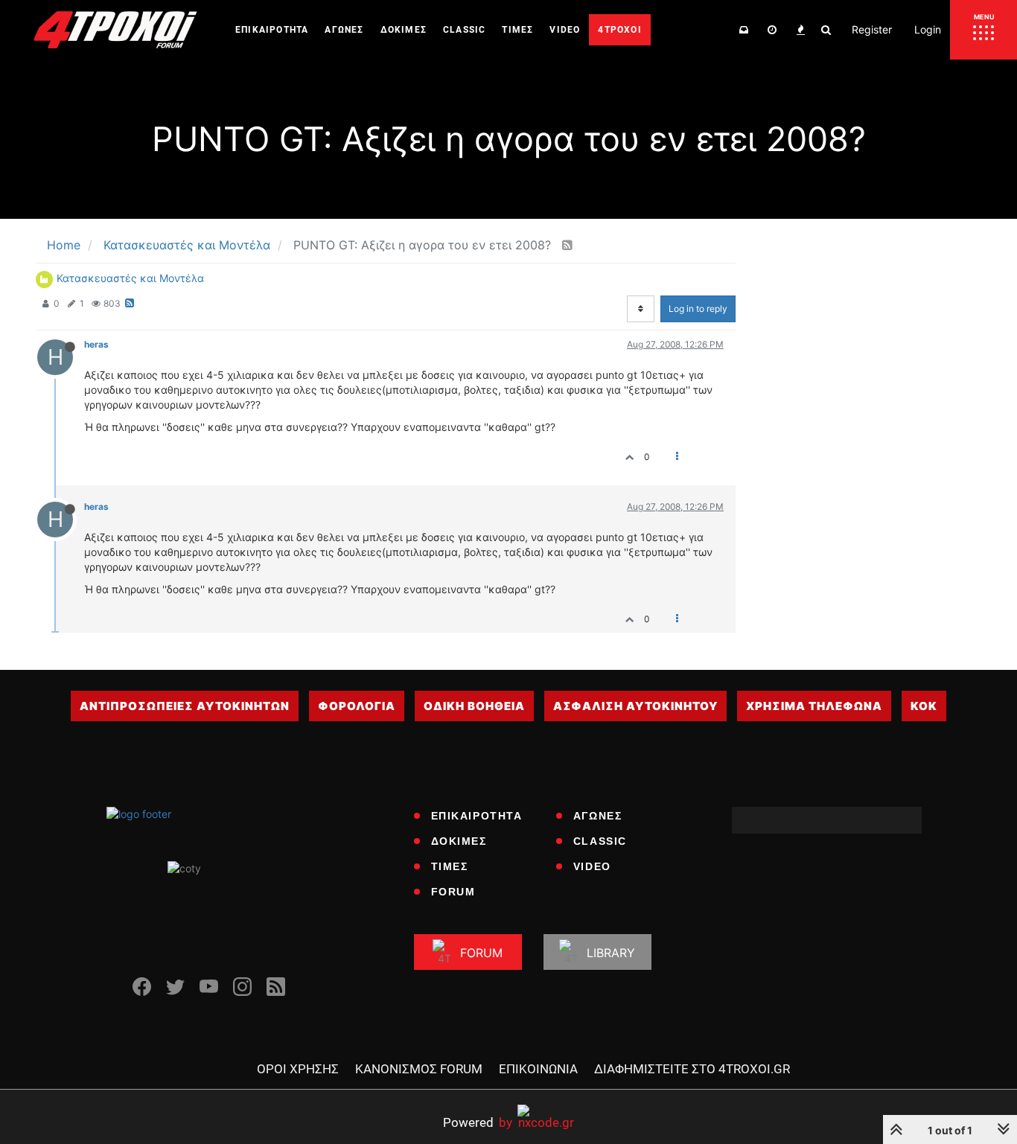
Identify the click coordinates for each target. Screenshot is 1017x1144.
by (477, 1122)
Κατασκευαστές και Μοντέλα (130, 278)
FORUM (453, 892)
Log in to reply (698, 308)
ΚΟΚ (924, 706)
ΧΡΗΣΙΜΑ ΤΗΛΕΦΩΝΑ (814, 706)
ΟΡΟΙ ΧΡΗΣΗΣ (298, 1068)
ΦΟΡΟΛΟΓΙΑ (356, 706)
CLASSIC (600, 841)
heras (96, 344)
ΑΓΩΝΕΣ (597, 816)
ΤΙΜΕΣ (449, 866)
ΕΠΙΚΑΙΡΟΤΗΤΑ (477, 816)
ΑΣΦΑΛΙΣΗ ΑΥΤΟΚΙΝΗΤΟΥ (635, 706)
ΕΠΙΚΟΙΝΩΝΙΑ (538, 1068)
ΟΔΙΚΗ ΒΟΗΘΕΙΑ (474, 706)
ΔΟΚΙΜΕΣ (459, 841)
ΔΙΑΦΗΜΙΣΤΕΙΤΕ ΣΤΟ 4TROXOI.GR (692, 1068)
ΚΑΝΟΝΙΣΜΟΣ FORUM (418, 1068)
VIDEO (592, 866)
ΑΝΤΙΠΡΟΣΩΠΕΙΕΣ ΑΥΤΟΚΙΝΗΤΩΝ (185, 706)
